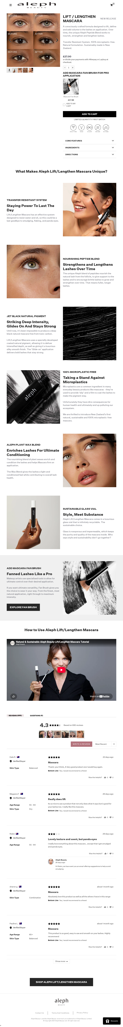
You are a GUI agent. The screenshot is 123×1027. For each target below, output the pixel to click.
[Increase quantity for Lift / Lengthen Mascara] (72, 67)
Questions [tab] (36, 715)
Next (57, 40)
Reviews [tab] (15, 715)
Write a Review (81, 744)
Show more (60, 961)
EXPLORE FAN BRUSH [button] (23, 607)
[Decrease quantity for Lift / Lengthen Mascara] (65, 67)
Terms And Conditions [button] (60, 1013)
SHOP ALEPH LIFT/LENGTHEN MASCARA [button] (61, 982)
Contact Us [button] (39, 1013)
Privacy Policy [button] (82, 1013)
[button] (71, 86)
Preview (10, 40)
